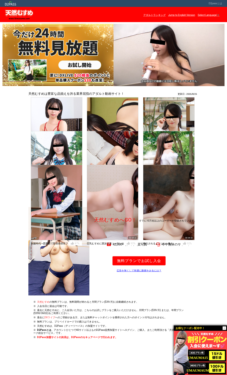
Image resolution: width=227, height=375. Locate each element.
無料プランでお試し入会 (139, 261)
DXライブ (50, 317)
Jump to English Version (181, 15)
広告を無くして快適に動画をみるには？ (139, 270)
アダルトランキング (154, 15)
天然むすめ (43, 301)
